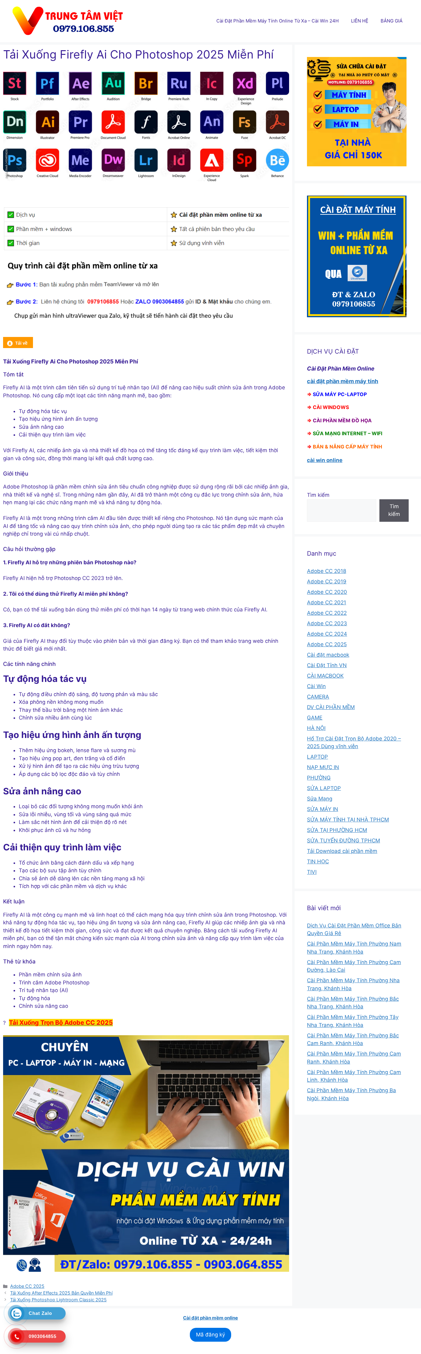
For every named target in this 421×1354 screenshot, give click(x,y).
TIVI (312, 872)
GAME (314, 718)
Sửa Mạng (319, 799)
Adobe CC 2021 (326, 602)
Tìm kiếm (318, 495)
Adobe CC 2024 (327, 634)
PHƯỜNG (319, 778)
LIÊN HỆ (359, 21)
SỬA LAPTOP (324, 788)
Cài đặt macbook (328, 655)
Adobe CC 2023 (327, 623)
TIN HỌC (318, 861)
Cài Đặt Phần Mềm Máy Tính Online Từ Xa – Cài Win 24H (277, 21)
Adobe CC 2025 (27, 1286)
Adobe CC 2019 (326, 581)
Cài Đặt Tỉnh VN (327, 665)
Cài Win (316, 686)
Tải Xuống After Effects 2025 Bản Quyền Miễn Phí (61, 1292)
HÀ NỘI (316, 728)
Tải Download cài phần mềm (342, 851)
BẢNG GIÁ (392, 21)
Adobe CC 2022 (327, 613)
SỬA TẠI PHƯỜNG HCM (337, 830)
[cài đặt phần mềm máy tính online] (18, 346)
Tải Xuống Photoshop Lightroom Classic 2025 (58, 1299)
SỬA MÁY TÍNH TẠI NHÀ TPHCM (348, 820)
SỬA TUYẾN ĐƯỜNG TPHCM (343, 840)
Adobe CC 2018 (326, 571)
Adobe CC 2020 (327, 592)
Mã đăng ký (210, 1335)
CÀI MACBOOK (325, 676)
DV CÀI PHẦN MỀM (331, 707)
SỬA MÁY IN (322, 809)
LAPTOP (317, 757)
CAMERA (318, 697)
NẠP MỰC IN (323, 767)
